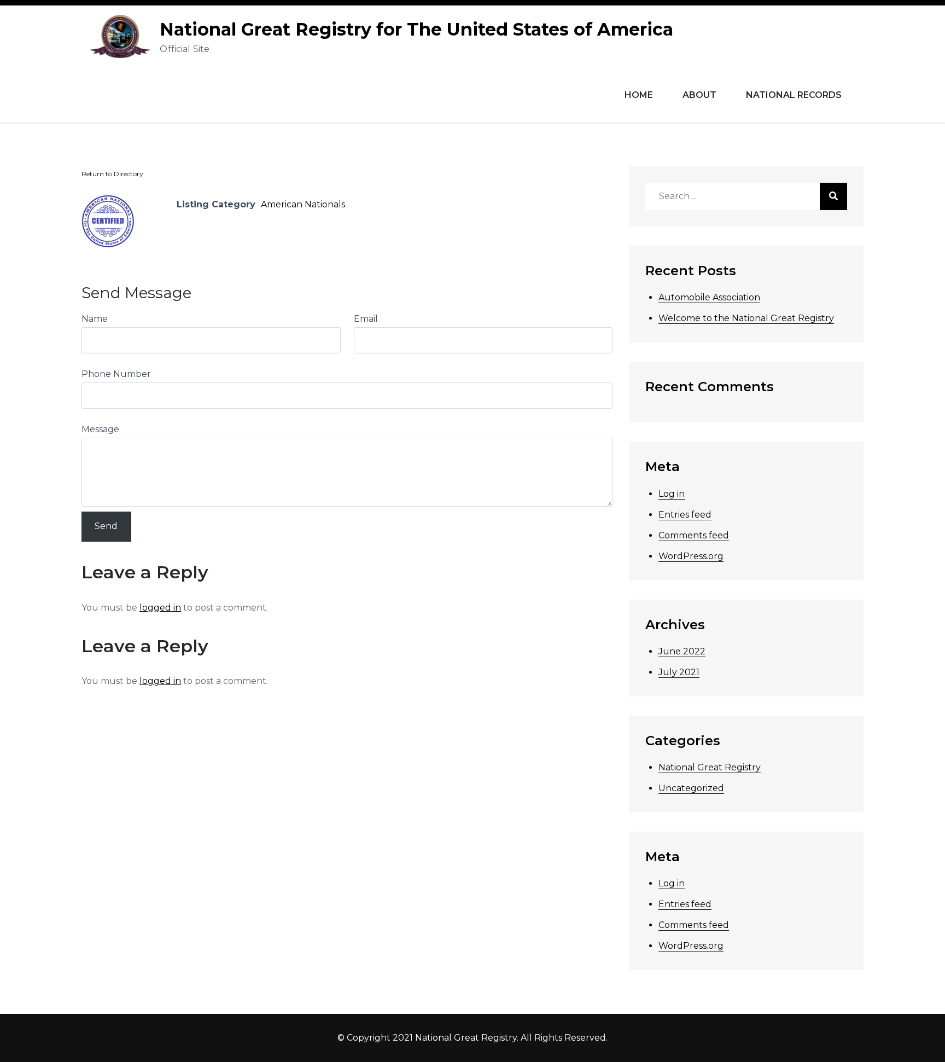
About (699, 95)
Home (639, 95)
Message (100, 429)
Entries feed (684, 514)
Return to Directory (112, 174)
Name (94, 319)
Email (366, 319)
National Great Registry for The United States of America (416, 29)
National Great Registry (709, 767)
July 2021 (678, 672)
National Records (794, 95)
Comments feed (693, 535)
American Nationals (303, 204)
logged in (160, 607)
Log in (671, 494)
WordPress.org (691, 556)
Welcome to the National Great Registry (746, 318)
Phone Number (116, 374)
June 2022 (681, 651)
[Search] (833, 196)
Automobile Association (709, 297)
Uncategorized (691, 788)
